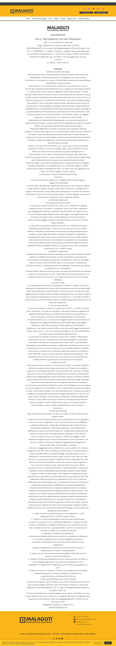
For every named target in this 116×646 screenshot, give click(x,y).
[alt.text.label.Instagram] (57, 638)
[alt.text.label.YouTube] (62, 638)
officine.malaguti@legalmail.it (63, 599)
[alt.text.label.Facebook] (54, 638)
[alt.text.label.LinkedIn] (59, 638)
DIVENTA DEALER (78, 634)
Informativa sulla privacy (28, 644)
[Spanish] (103, 9)
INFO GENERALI (90, 634)
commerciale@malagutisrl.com (86, 619)
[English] (89, 9)
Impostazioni (98, 643)
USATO (49, 634)
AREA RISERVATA (66, 634)
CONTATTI (55, 634)
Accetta (108, 643)
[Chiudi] (114, 643)
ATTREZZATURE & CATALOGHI (35, 634)
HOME (22, 634)
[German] (93, 9)
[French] (98, 9)
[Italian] (84, 9)
